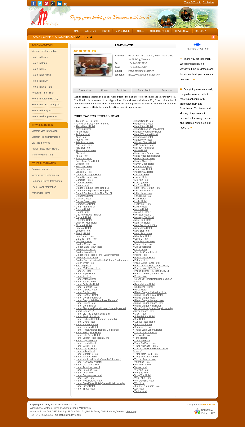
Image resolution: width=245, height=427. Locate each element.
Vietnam (46, 37)
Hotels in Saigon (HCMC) (45, 98)
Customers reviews (41, 169)
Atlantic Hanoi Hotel (86, 150)
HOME (76, 31)
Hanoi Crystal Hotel (86, 303)
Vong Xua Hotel (142, 375)
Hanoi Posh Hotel (85, 372)
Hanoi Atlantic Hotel (86, 281)
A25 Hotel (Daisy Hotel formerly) (92, 123)
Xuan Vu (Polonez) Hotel (147, 386)
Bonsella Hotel (83, 169)
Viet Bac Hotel (141, 372)
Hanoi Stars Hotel (143, 126)
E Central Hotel (84, 220)
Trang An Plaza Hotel (145, 343)
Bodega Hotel (83, 164)
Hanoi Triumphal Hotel (146, 134)
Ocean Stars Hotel (143, 244)
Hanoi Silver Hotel (85, 386)
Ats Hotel (80, 153)
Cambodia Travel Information (47, 181)
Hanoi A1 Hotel (83, 271)
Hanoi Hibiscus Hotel (87, 327)
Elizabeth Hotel (84, 225)
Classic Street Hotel (86, 201)
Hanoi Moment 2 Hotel (87, 354)
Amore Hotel (82, 131)
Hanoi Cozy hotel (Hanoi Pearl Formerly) (97, 300)
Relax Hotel (140, 289)
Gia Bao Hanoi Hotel (86, 238)
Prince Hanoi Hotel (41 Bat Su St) (151, 265)
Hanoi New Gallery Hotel (89, 362)
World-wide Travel (41, 193)
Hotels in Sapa (39, 63)
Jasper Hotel (141, 177)
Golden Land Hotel (86, 249)
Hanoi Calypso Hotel (86, 289)
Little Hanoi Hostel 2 (144, 190)
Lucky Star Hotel (142, 204)
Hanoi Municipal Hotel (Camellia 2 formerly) (98, 359)
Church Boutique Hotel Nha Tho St (94, 193)
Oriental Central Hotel (145, 252)
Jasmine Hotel (141, 174)
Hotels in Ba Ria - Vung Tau (46, 104)
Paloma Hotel (141, 260)
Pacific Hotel (140, 255)
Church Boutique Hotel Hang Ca (92, 188)
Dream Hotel (82, 212)
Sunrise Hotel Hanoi (144, 321)
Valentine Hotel (142, 362)
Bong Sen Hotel (84, 166)
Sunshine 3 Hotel (143, 327)
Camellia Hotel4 (84, 182)
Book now (167, 90)
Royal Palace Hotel (144, 311)
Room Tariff (144, 90)
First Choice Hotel (85, 236)
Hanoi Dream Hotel (86, 305)
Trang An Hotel (142, 340)
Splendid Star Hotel (144, 316)
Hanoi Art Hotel (83, 276)
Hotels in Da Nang (41, 75)
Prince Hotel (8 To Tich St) (147, 268)
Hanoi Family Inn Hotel (88, 316)
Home (35, 37)
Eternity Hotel (83, 233)
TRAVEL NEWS (182, 31)
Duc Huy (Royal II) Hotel (88, 214)
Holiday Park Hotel (144, 147)
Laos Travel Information (44, 187)
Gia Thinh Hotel (84, 241)
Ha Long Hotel (83, 265)
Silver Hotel (140, 313)
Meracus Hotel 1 (142, 212)
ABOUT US (90, 31)
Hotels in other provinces (44, 116)
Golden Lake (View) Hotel (89, 247)
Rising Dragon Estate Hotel (148, 295)
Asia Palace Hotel (85, 142)
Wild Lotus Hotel (142, 378)
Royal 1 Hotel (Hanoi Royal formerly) (153, 308)
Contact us (208, 2)
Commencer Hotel (85, 204)
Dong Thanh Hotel (85, 206)
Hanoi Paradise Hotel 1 (88, 367)
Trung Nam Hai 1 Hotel (146, 354)
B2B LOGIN (201, 31)
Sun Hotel (139, 319)
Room (104, 90)
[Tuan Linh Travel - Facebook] (33, 5)
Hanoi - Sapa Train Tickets (45, 148)
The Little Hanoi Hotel (145, 332)
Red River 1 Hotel (143, 287)
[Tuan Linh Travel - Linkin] (59, 5)
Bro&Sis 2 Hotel (84, 172)
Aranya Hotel (82, 139)
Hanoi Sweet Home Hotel (147, 131)
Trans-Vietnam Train (42, 154)
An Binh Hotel (83, 134)
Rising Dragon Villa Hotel (147, 305)
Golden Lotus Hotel (86, 252)
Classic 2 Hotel (83, 198)
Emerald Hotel (83, 228)
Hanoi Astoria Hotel (86, 279)
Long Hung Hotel (143, 196)
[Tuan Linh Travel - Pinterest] (46, 5)
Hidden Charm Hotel (145, 142)
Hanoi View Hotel (143, 139)
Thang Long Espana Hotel (148, 330)
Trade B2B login (192, 2)
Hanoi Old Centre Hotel (88, 364)
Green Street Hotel (85, 263)
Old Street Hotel (142, 247)
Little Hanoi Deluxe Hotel (147, 188)
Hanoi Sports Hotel (144, 121)
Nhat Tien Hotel (142, 236)
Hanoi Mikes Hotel (85, 351)
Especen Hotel (83, 230)
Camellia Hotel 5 (84, 180)
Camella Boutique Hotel (88, 174)
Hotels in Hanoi (64, 37)
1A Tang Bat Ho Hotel (87, 121)
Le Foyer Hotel (142, 185)
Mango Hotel (141, 209)
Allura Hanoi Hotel (85, 126)
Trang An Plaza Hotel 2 (146, 346)
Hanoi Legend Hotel (86, 340)
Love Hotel (140, 198)
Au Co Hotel (82, 156)
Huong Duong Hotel (144, 158)
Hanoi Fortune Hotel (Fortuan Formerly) (96, 319)
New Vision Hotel (143, 233)
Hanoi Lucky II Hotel (86, 348)
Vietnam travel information (45, 175)
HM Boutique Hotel (144, 145)
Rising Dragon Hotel (145, 297)
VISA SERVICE (123, 31)
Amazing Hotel (83, 129)
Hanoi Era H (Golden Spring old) (93, 313)
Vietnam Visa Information (45, 131)
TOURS (105, 31)
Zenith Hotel (140, 391)
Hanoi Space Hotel (86, 388)
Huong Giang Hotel (144, 161)
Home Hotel (140, 150)
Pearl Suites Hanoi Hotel (147, 263)
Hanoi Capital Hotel (86, 292)
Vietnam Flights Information (46, 137)
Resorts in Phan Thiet (43, 92)
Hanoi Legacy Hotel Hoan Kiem (92, 338)
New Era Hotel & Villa (145, 225)
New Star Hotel (142, 230)
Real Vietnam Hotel (144, 284)
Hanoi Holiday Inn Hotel (88, 332)
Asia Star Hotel (83, 147)
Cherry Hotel (82, 185)
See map (131, 411)
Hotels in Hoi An (40, 81)
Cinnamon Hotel (84, 196)
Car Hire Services (41, 143)
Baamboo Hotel (84, 158)
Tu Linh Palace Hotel (145, 359)
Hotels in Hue (39, 69)
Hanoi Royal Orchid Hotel (89, 380)
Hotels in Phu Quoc (42, 110)
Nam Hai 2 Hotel (143, 220)
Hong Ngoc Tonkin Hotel (147, 156)
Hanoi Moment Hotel (86, 356)
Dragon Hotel (83, 209)
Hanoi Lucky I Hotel (86, 346)
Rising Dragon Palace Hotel (148, 303)
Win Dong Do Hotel (144, 380)
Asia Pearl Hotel (84, 145)
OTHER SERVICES (159, 31)
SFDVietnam (208, 404)
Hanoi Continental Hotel (88, 297)
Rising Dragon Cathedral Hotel (150, 292)
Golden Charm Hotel (86, 244)
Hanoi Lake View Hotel (88, 335)
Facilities (121, 90)
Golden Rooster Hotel (87, 257)
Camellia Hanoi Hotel (87, 177)
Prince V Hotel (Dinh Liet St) (148, 273)
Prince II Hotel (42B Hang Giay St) (152, 271)
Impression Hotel (143, 166)
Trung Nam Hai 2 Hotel (146, 356)
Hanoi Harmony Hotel (87, 324)
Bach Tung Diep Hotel (87, 161)
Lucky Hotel (140, 201)
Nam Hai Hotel (142, 222)
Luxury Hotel (141, 206)
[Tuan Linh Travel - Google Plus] (53, 5)
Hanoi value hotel (143, 137)
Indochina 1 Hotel (143, 172)
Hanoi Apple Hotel (85, 273)
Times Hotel (140, 338)
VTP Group (85, 408)
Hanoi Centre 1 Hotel (87, 295)
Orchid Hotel (140, 249)
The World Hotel (142, 335)
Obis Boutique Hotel (144, 241)
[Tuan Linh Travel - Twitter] (40, 5)
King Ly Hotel (141, 182)
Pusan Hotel (140, 276)
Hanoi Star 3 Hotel (144, 123)
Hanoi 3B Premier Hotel (88, 268)
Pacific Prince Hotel (144, 257)
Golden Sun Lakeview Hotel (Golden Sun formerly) (102, 260)
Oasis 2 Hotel (141, 238)
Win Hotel (139, 383)
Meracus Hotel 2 (142, 214)
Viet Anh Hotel (141, 370)
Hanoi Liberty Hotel (86, 343)
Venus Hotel (140, 367)
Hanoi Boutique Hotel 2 (88, 287)
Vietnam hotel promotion (44, 51)
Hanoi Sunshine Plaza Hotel (149, 129)
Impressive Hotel (143, 169)
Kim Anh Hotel (141, 180)
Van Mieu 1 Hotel (143, 364)
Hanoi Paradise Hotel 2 (88, 370)
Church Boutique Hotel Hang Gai (93, 190)
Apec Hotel (81, 137)
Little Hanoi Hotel (143, 193)
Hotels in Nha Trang (42, 86)
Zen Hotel (139, 388)
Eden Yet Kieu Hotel (86, 222)
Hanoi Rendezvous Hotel (89, 375)
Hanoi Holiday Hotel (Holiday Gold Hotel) (97, 330)
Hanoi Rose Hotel (85, 378)
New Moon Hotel (143, 228)
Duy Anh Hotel (83, 217)
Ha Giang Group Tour (197, 48)
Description (85, 90)
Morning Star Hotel (144, 217)
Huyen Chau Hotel (144, 164)
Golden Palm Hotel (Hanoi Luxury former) (97, 255)
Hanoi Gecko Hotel (86, 321)
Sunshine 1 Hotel (143, 324)
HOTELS (140, 31)
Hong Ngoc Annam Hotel (147, 153)
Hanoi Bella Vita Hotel (87, 284)
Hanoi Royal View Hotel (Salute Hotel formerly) (100, 383)
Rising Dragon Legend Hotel (149, 300)
